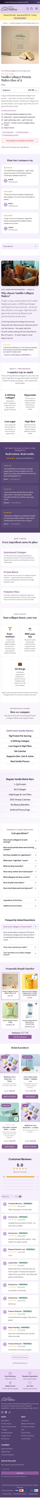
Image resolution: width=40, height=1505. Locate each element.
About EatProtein (7, 1449)
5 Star (18, 1196)
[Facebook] (6, 1412)
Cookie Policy (26, 1439)
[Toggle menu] (36, 8)
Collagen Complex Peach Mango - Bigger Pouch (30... (23, 1496)
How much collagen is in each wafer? (17, 927)
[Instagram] (2, 1412)
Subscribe (20, 1473)
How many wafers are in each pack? (18, 871)
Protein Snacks (6, 1423)
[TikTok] (10, 1412)
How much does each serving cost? (18, 888)
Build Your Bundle (9, 1096)
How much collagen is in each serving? (15, 841)
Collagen (4, 1430)
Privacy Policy (25, 1433)
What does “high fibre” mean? (15, 860)
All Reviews (6, 1196)
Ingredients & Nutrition (8, 110)
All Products (5, 1439)
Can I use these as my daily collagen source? (17, 953)
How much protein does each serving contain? (18, 848)
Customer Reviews (7, 1455)
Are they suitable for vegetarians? (17, 855)
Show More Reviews (20, 1357)
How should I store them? (13, 882)
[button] (20, 90)
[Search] (27, 8)
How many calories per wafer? (15, 947)
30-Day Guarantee (27, 1427)
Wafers (5, 23)
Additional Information (12, 906)
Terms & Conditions (27, 1436)
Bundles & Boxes (7, 1433)
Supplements (5, 1436)
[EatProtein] (9, 8)
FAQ (22, 1430)
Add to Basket (30, 1096)
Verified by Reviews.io (20, 1363)
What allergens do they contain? (16, 877)
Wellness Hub (5, 1452)
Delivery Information (28, 1423)
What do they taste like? (13, 866)
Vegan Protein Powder (8, 1427)
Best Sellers (5, 1420)
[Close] (36, 1496)
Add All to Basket (20, 1037)
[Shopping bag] (31, 8)
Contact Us (25, 1420)
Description (8, 246)
